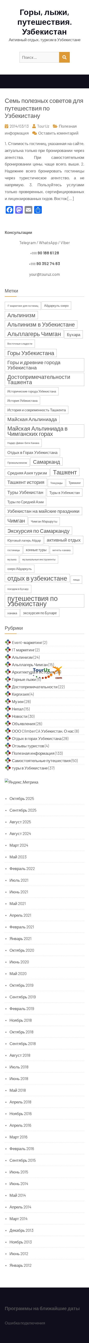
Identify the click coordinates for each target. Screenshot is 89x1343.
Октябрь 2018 (21, 1031)
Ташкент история (25, 482)
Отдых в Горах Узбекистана (32, 452)
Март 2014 (18, 1218)
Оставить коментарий (58, 133)
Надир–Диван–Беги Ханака (23, 442)
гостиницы (13, 550)
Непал (17, 708)
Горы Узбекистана (30, 352)
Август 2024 (20, 833)
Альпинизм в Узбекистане (41, 324)
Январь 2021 (20, 938)
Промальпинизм (17, 462)
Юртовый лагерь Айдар (24, 540)
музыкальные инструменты (39, 559)
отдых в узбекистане (37, 578)
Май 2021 (17, 903)
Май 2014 (17, 1195)
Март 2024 (18, 845)
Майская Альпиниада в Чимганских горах (37, 431)
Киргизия (20, 694)
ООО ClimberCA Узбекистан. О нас (43, 731)
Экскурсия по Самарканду (38, 531)
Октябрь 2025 (21, 798)
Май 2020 (18, 973)
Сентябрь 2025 (23, 810)
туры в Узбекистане (30, 767)
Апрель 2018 (20, 1101)
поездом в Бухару (18, 588)
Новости (20, 716)
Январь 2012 (20, 1265)
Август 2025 (20, 821)
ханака (12, 613)
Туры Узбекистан (25, 492)
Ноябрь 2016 (20, 1113)
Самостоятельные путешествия (41, 760)
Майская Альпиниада (32, 419)
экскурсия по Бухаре (40, 613)
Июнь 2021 (18, 891)
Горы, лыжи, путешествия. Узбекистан (44, 21)
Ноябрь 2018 (20, 1020)
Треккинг (75, 483)
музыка (11, 559)
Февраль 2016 (21, 1148)
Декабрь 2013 (21, 1230)
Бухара (73, 334)
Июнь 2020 (19, 961)
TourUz (43, 126)
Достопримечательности (35, 686)
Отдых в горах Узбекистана (36, 738)
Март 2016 (18, 1136)
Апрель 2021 (20, 915)
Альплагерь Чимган (34, 333)
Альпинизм (21, 315)
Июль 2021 (18, 880)
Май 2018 (17, 1090)
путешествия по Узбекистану (32, 601)
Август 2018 (19, 1055)
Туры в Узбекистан (64, 492)
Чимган (16, 520)
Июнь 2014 (18, 1183)
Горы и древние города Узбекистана (34, 364)
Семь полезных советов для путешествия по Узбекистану (44, 108)
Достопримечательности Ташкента (38, 379)
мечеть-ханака (61, 550)
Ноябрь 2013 (20, 1241)
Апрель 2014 (20, 1206)
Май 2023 (18, 856)
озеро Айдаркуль (19, 569)
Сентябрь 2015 (22, 1160)
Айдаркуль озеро (56, 305)
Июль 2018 (18, 1066)
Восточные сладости (19, 343)
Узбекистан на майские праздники (43, 511)
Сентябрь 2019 (22, 996)
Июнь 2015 (18, 1171)
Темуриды (56, 482)
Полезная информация (33, 753)
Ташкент (65, 472)
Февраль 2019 (21, 1008)
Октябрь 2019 (21, 985)
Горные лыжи (24, 679)
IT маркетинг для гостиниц (22, 305)
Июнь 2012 (18, 1253)
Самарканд (46, 461)
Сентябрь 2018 (22, 1043)
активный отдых (64, 540)
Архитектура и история (33, 671)
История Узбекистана (22, 400)
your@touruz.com (44, 274)
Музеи (18, 701)
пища (76, 579)
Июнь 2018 (18, 1078)
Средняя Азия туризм (27, 472)
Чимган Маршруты (44, 521)
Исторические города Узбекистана (31, 391)
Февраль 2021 (21, 926)
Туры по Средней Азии (25, 502)
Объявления (23, 723)
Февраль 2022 (22, 868)
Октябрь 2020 (21, 950)
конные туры (36, 550)
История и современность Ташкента (36, 410)
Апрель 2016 (20, 1125)
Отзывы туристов (28, 745)
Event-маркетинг (27, 642)
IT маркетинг (23, 649)
